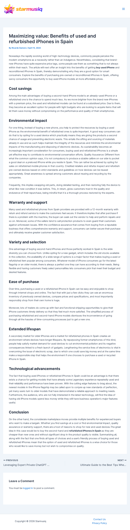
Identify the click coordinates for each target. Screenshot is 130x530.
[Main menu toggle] (123, 9)
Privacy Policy (99, 523)
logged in (28, 488)
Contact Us (99, 519)
